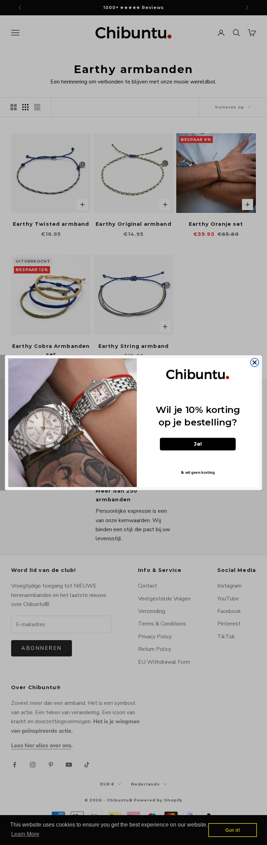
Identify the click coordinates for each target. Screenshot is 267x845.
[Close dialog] (255, 362)
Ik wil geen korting (198, 472)
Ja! (198, 444)
